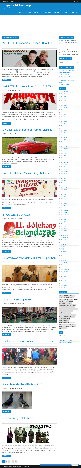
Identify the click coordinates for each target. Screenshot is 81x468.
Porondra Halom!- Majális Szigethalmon (25, 173)
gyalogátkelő (62, 303)
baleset (61, 295)
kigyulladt (72, 307)
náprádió (70, 311)
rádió (60, 318)
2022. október (64, 151)
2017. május (63, 251)
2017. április (63, 253)
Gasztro (18, 345)
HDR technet (18, 466)
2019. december (64, 187)
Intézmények (38, 12)
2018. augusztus (64, 217)
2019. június (63, 196)
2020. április (63, 180)
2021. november (64, 160)
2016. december (64, 262)
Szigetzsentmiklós (64, 322)
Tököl (65, 324)
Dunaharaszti (69, 297)
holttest (69, 305)
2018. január (63, 233)
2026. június (63, 96)
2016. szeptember (65, 269)
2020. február (64, 185)
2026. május (63, 98)
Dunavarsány (62, 299)
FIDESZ (75, 299)
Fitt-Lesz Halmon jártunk (16, 299)
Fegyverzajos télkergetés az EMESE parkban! (29, 258)
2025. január (63, 123)
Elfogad (74, 464)
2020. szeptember (65, 176)
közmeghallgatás (72, 309)
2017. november (64, 237)
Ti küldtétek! (58, 12)
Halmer (69, 303)
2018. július (63, 219)
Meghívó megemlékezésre (17, 418)
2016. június (63, 276)
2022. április (63, 155)
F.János (12, 47)
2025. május (63, 116)
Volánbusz (62, 326)
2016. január (63, 287)
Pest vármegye (63, 314)
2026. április (63, 100)
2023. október (64, 137)
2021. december (64, 157)
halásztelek (62, 305)
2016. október (64, 267)
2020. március (64, 182)
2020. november (64, 171)
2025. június (63, 114)
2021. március (64, 164)
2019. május (63, 198)
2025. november (64, 107)
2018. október (64, 212)
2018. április (63, 226)
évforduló (72, 326)
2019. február (64, 203)
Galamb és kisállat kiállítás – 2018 (22, 384)
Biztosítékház (5, 1)
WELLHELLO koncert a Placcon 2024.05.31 (28, 43)
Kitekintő (28, 12)
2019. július (63, 194)
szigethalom (66, 318)
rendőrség (66, 316)
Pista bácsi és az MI (65, 74)
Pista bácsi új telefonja (66, 76)
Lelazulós (74, 12)
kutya (65, 309)
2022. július (63, 153)
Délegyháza (70, 299)
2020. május (63, 178)
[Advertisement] (40, 24)
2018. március (64, 228)
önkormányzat (63, 328)
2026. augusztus (64, 91)
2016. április (63, 280)
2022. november (64, 148)
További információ (67, 464)
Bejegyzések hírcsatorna (66, 338)
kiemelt (66, 307)
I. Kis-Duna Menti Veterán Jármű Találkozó (27, 129)
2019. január (63, 205)
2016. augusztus (64, 271)
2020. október (64, 173)
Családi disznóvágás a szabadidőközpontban (28, 341)
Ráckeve (72, 316)
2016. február (64, 285)
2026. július (63, 94)
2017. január (63, 260)
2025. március (64, 121)
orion (68, 312)
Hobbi (66, 12)
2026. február (64, 105)
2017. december (64, 235)
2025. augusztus (64, 110)
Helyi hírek (19, 12)
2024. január (63, 132)
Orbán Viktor (62, 312)
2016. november (64, 265)
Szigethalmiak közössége (17, 5)
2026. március (64, 103)
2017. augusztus (64, 244)
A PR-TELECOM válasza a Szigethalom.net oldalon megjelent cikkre (67, 80)
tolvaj (61, 324)
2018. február (64, 230)
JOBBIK (74, 305)
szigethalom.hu (62, 51)
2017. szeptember (65, 242)
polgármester (71, 314)
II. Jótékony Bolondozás (16, 214)
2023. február (64, 144)
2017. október (64, 239)
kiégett (61, 309)
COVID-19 (72, 295)
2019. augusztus (64, 192)
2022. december (64, 146)
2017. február (64, 258)
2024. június (63, 125)
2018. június (63, 221)
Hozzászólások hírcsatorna (66, 340)
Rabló (60, 316)
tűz (75, 324)
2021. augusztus (64, 162)
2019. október (64, 189)
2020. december (64, 169)
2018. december (64, 208)
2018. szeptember (65, 214)
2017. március (64, 255)
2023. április (63, 139)
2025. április (63, 119)
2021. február (64, 167)
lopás (60, 311)
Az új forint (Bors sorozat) (67, 84)
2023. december (64, 135)
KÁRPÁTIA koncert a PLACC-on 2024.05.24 (28, 86)
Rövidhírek (48, 12)
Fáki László (62, 301)
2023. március (64, 141)
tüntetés (70, 324)
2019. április (63, 201)
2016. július (63, 274)
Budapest (66, 295)
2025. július (63, 112)
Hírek (18, 303)
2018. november (64, 210)
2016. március (64, 283)
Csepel (61, 297)
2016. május (63, 278)
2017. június (63, 249)
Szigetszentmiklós (64, 320)
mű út (64, 311)
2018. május (63, 223)
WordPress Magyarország (66, 342)
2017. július (63, 246)
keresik (61, 307)
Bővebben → (6, 79)
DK (64, 297)
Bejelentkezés (63, 335)
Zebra (67, 326)
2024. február (64, 130)
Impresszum (12, 1)
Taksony (72, 322)
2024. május (63, 128)
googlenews (69, 301)
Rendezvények (19, 47)
